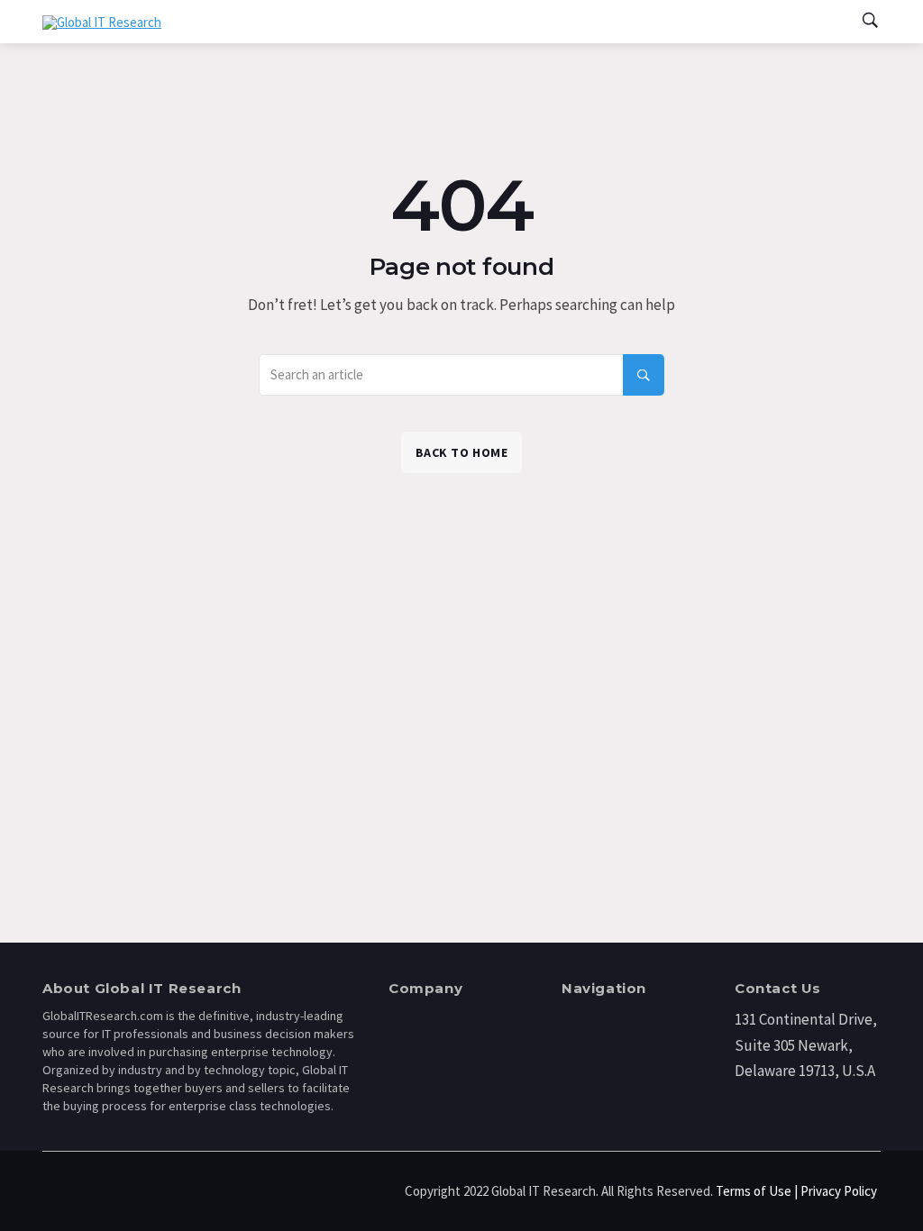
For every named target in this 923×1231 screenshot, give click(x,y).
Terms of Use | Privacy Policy (796, 1190)
